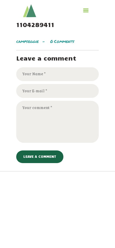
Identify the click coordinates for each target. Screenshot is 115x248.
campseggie (28, 41)
